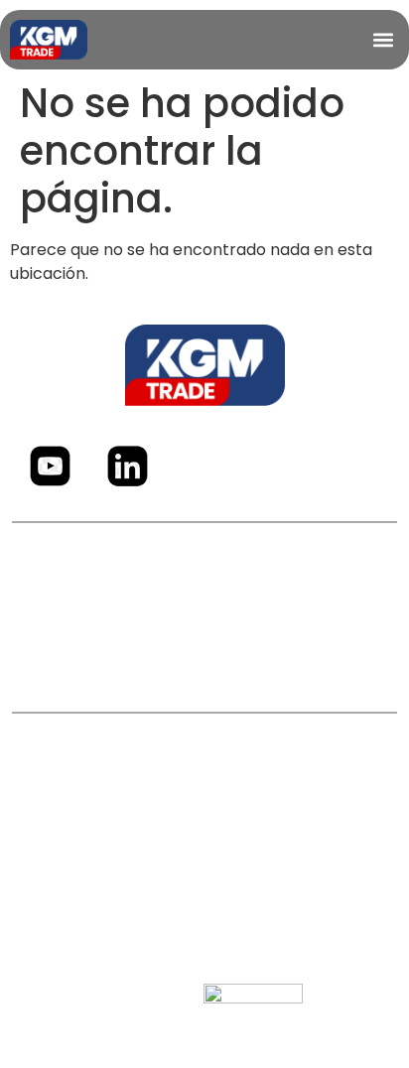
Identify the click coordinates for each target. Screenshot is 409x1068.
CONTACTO (205, 661)
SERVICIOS (205, 621)
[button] (382, 39)
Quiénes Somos (204, 582)
